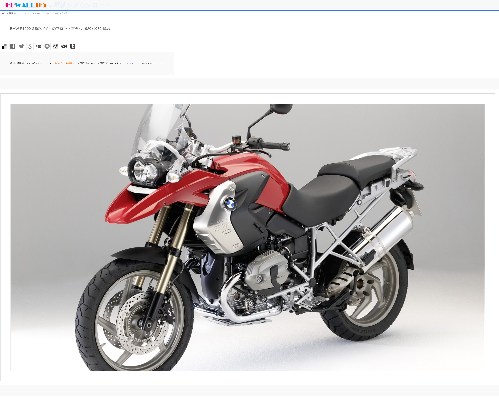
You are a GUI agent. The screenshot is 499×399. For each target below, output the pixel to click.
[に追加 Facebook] (13, 46)
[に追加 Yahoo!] (38, 46)
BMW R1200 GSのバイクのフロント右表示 (49, 13)
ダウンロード (134, 63)
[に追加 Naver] (47, 46)
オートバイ (25, 13)
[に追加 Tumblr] (73, 46)
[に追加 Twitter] (21, 46)
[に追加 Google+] (30, 46)
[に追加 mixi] (56, 46)
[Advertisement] (47, 83)
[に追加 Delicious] (4, 46)
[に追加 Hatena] (64, 46)
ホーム (16, 13)
